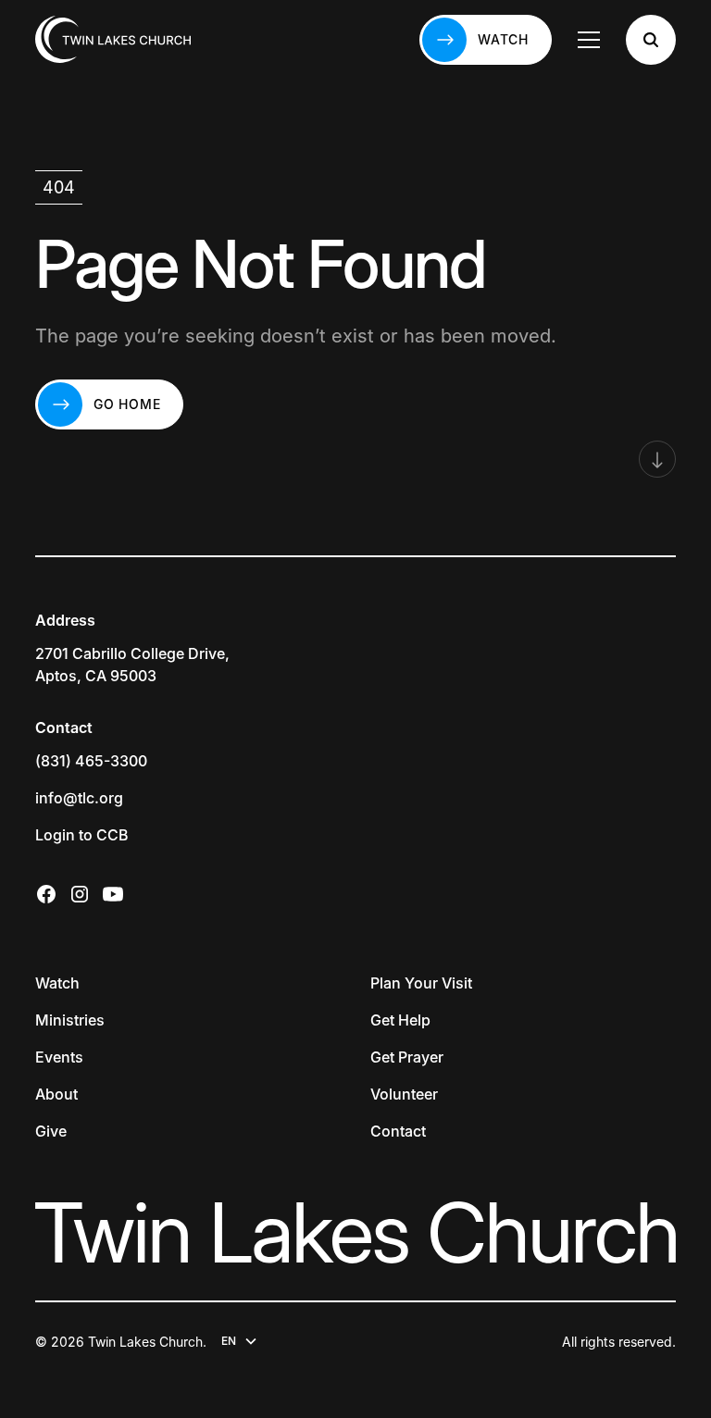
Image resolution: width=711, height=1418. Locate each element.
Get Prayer (406, 1057)
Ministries (70, 1020)
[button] (589, 40)
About (56, 1094)
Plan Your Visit (421, 983)
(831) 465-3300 (91, 761)
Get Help (400, 1020)
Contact (398, 1131)
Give (51, 1131)
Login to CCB (82, 835)
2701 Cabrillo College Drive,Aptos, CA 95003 (132, 664)
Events (59, 1057)
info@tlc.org (79, 798)
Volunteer (404, 1094)
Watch (57, 983)
